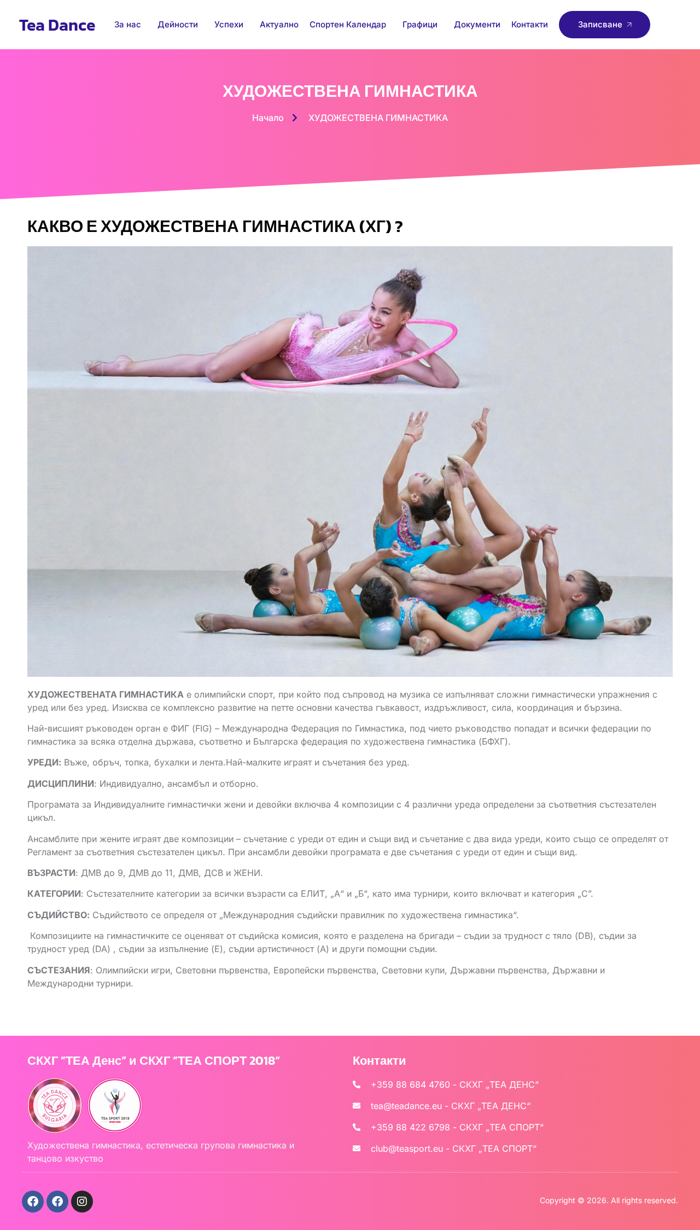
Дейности (178, 24)
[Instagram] (82, 1201)
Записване (600, 24)
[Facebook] (33, 1201)
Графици (420, 24)
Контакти (529, 24)
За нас (127, 24)
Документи (477, 24)
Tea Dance (57, 25)
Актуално (279, 24)
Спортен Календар (348, 24)
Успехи (228, 24)
